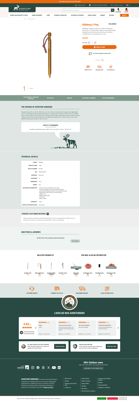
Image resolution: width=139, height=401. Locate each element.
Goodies (84, 386)
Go (112, 10)
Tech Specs (50, 98)
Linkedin (59, 367)
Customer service (31, 293)
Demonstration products (88, 391)
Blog (22, 367)
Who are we (68, 378)
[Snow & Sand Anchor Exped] (76, 270)
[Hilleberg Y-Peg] (24, 88)
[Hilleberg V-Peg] (27, 270)
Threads (43, 367)
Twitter (49, 367)
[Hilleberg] (113, 24)
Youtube (54, 367)
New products (85, 378)
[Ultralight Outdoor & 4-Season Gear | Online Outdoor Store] (22, 7)
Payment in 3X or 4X (57, 293)
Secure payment (102, 385)
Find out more (60, 346)
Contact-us (68, 387)
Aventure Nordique (29, 379)
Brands (67, 381)
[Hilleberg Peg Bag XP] (99, 270)
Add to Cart (100, 47)
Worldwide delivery (99, 69)
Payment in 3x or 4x (88, 69)
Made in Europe (86, 381)
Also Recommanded (108, 98)
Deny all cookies (113, 398)
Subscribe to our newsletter (93, 368)
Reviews (69, 98)
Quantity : (85, 42)
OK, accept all (102, 398)
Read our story (48, 387)
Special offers (85, 383)
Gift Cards (84, 388)
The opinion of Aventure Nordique (30, 98)
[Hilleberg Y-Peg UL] (63, 270)
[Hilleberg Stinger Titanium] (51, 270)
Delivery (100, 382)
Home (25, 19)
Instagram (33, 367)
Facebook (38, 367)
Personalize (123, 398)
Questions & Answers (88, 98)
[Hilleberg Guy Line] (87, 270)
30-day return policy (111, 69)
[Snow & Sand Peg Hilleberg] (39, 270)
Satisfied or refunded (104, 387)
